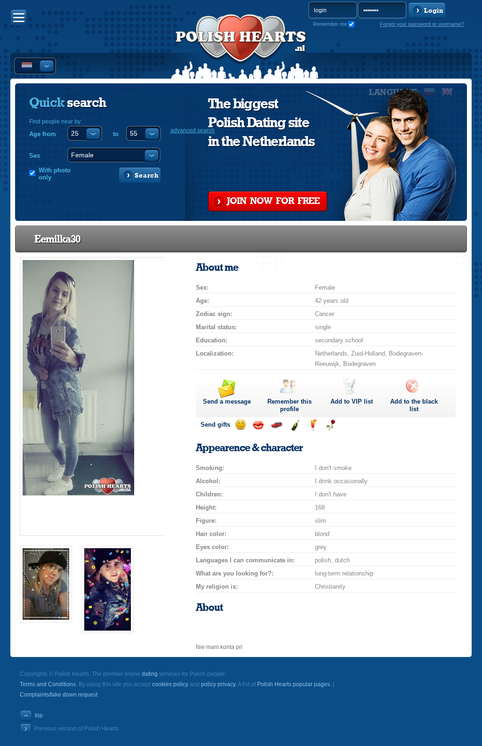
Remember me (330, 24)
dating (150, 674)
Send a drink (312, 425)
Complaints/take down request (58, 694)
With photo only (55, 174)
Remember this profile (289, 405)
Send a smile (240, 425)
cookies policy (170, 684)
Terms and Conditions (48, 684)
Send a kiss (258, 425)
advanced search (192, 130)
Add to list (351, 401)
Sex (34, 155)
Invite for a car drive (276, 425)
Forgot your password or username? (422, 24)
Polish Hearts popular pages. (294, 684)
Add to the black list (414, 405)
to (116, 134)
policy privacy (218, 684)
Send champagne (294, 425)
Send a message (227, 401)
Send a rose (330, 425)
